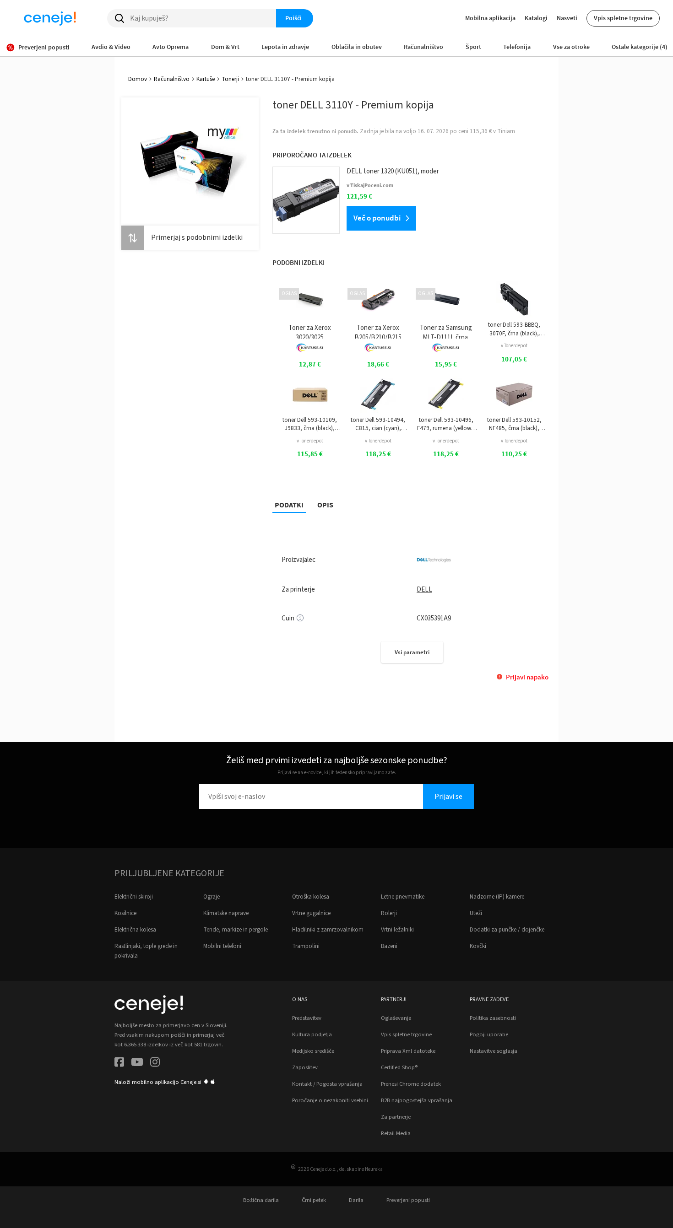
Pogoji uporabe (489, 1034)
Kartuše (205, 79)
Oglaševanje (396, 1018)
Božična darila (261, 1200)
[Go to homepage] (50, 18)
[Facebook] (119, 1063)
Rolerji (389, 913)
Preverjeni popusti (408, 1200)
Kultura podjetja (312, 1034)
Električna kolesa (135, 930)
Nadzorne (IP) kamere (497, 897)
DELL (424, 589)
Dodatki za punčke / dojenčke (507, 930)
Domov (137, 79)
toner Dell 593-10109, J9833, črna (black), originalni (309, 424)
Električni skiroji (133, 897)
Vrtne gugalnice (311, 913)
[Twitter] (137, 1063)
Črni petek (314, 1200)
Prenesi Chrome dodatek (411, 1084)
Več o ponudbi (377, 218)
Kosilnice (125, 913)
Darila (356, 1200)
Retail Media (396, 1133)
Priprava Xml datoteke (408, 1051)
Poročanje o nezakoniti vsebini (330, 1100)
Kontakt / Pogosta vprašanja (327, 1084)
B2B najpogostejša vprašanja (416, 1100)
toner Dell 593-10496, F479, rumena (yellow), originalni (446, 424)
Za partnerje (396, 1117)
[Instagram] (155, 1063)
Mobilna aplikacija (490, 18)
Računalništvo (172, 79)
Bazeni (389, 946)
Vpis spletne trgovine (623, 18)
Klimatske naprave (226, 913)
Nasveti (567, 18)
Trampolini (306, 946)
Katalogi (536, 18)
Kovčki (478, 946)
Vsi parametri (412, 652)
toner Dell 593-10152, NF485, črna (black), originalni (514, 424)
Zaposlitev (305, 1067)
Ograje (211, 897)
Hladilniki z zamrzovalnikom (328, 930)
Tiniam (506, 131)
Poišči (293, 18)
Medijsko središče (313, 1051)
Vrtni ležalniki (397, 930)
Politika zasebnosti (493, 1018)
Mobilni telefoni (222, 946)
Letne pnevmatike (402, 897)
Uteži (476, 913)
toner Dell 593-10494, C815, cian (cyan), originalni (378, 424)
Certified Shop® (399, 1067)
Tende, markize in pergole (235, 930)
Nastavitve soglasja (493, 1051)
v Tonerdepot (514, 345)
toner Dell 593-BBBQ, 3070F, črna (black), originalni (514, 329)
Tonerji (230, 79)
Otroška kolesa (310, 897)
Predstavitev (306, 1018)
